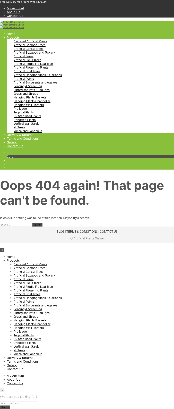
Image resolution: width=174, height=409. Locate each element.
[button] (7, 153)
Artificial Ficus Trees (27, 60)
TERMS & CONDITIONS (82, 231)
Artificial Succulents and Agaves (35, 82)
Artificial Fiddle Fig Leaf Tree (33, 63)
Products (13, 37)
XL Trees (19, 127)
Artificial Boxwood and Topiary (34, 52)
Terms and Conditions (23, 138)
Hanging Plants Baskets (30, 97)
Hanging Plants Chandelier (32, 101)
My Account (15, 8)
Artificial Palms (24, 78)
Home (11, 34)
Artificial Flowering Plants (31, 67)
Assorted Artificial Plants (30, 41)
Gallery (12, 142)
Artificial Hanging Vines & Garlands (38, 75)
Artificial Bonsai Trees (29, 49)
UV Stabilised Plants (27, 116)
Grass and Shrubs (26, 93)
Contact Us (15, 16)
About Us (13, 12)
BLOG (60, 231)
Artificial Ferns (23, 56)
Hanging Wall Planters (29, 105)
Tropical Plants (24, 112)
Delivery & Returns (20, 135)
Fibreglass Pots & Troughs (32, 90)
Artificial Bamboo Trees (30, 45)
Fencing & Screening (28, 86)
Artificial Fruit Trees (27, 71)
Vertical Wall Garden (27, 123)
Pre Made (20, 108)
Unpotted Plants (25, 120)
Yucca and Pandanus (28, 131)
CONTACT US (109, 231)
